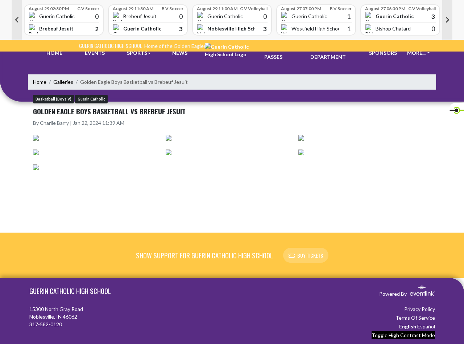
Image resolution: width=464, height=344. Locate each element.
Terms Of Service (415, 318)
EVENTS (95, 53)
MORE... (416, 53)
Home (39, 82)
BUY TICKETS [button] (310, 255)
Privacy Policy (419, 309)
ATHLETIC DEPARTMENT (328, 53)
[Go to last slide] (17, 20)
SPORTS (137, 53)
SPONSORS (383, 53)
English (407, 326)
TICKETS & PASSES (277, 53)
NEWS (179, 53)
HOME (54, 53)
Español (426, 326)
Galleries (63, 82)
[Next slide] (447, 20)
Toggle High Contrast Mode (403, 335)
